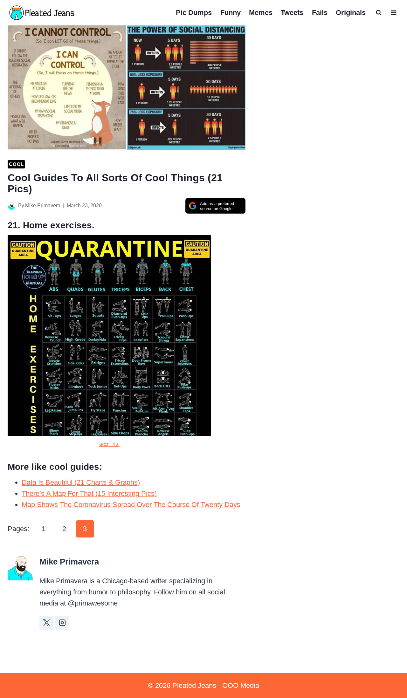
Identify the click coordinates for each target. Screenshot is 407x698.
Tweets (292, 13)
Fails (320, 13)
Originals (351, 13)
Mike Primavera (42, 205)
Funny (230, 13)
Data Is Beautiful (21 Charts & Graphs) (81, 482)
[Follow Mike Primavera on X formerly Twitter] (46, 623)
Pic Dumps (194, 13)
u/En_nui (109, 444)
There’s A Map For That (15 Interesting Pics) (89, 493)
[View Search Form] (378, 12)
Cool (16, 164)
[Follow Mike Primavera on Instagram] (62, 623)
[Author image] (12, 206)
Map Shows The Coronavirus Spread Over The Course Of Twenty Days (131, 505)
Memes (260, 13)
